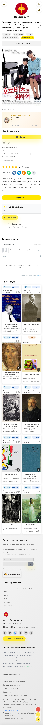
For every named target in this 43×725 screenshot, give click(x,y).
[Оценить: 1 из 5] (3, 167)
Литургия (12, 655)
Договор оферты (9, 678)
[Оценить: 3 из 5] (9, 167)
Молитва (5, 655)
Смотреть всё (11, 218)
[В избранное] (4, 143)
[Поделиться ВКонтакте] (14, 173)
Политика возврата (10, 688)
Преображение (7, 666)
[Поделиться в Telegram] (19, 173)
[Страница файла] (22, 227)
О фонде (6, 591)
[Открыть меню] (4, 4)
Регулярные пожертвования (14, 681)
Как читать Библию (8, 661)
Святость (22, 655)
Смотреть (23, 137)
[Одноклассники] (31, 633)
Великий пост (26, 652)
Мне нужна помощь (15, 639)
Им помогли (7, 602)
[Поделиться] (18, 227)
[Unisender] (12, 574)
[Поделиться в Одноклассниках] (24, 173)
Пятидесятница (18, 666)
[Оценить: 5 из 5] (16, 167)
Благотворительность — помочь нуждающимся (21, 588)
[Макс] (15, 633)
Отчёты (5, 599)
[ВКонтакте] (5, 633)
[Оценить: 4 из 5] (12, 167)
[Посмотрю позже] (18, 286)
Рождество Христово (9, 652)
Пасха (19, 652)
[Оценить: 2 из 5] (6, 167)
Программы (7, 606)
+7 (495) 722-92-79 (13, 620)
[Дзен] (20, 633)
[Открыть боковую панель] (39, 4)
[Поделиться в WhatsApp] (29, 173)
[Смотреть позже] (14, 227)
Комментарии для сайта (31, 275)
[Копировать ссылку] (34, 173)
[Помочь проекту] (38, 709)
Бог (17, 655)
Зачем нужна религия (22, 661)
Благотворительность (13, 583)
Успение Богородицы (23, 663)
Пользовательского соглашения (15, 718)
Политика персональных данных (15, 695)
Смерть (31, 658)
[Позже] (9, 143)
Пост (33, 652)
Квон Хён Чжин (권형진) (10, 147)
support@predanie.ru (20, 627)
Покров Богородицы (9, 663)
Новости (6, 595)
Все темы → (28, 666)
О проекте (7, 692)
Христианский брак (9, 658)
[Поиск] (39, 10)
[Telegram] (10, 633)
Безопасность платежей (12, 685)
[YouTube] (26, 633)
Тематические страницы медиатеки (21, 647)
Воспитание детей (21, 658)
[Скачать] (26, 227)
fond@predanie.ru (13, 623)
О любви (29, 655)
